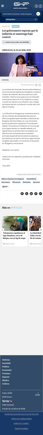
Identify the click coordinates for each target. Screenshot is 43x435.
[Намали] (39, 85)
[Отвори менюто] (2, 5)
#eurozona (6, 182)
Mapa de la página (21, 428)
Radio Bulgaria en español (18, 42)
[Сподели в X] (26, 193)
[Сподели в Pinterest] (36, 193)
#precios (36, 182)
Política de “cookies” (21, 423)
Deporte (6, 377)
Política (5, 366)
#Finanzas (16, 182)
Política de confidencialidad (21, 419)
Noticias (6, 360)
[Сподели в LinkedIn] (31, 193)
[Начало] (21, 4)
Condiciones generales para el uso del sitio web (21, 414)
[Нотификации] (36, 6)
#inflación (27, 182)
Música (5, 380)
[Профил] (40, 6)
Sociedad (6, 363)
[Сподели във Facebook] (22, 193)
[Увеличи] (36, 85)
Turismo (6, 373)
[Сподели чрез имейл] (40, 193)
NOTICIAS (6, 26)
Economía (6, 370)
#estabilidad (31, 179)
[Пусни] (38, 14)
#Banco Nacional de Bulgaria (13, 179)
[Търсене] (35, 19)
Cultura (5, 384)
